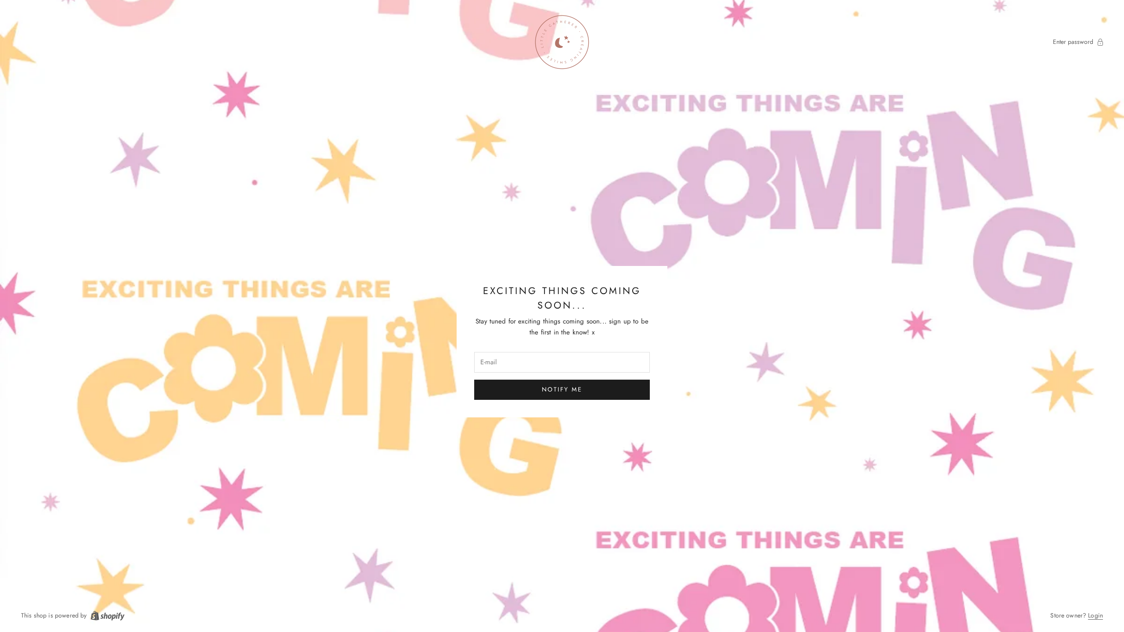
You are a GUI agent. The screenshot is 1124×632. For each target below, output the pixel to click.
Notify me (562, 389)
